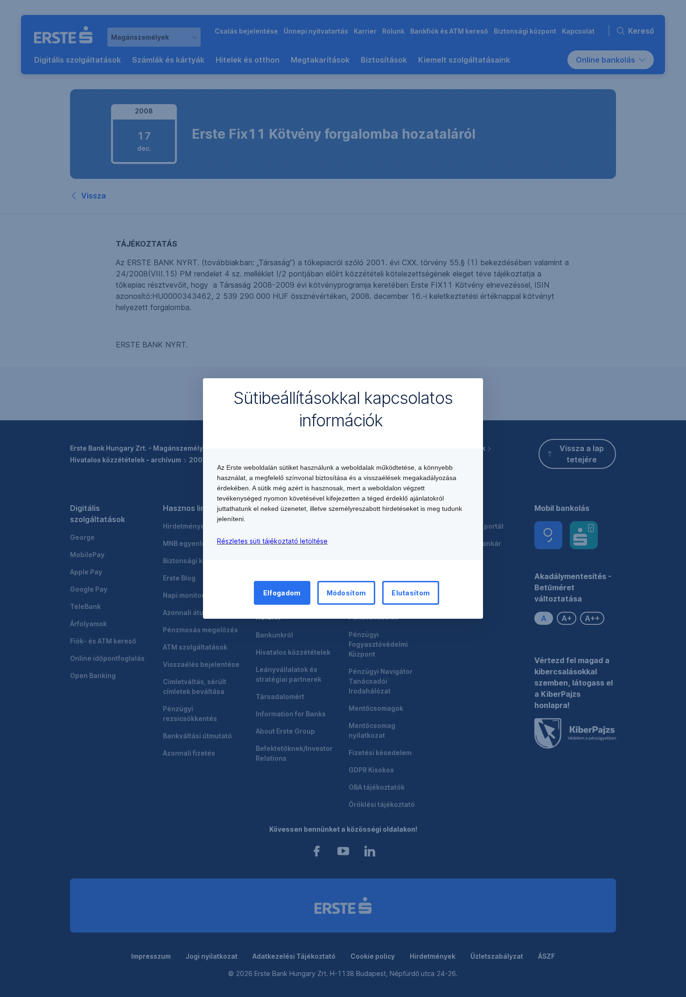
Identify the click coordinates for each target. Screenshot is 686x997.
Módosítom (346, 593)
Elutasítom (411, 593)
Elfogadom (282, 593)
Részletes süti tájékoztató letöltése (272, 541)
